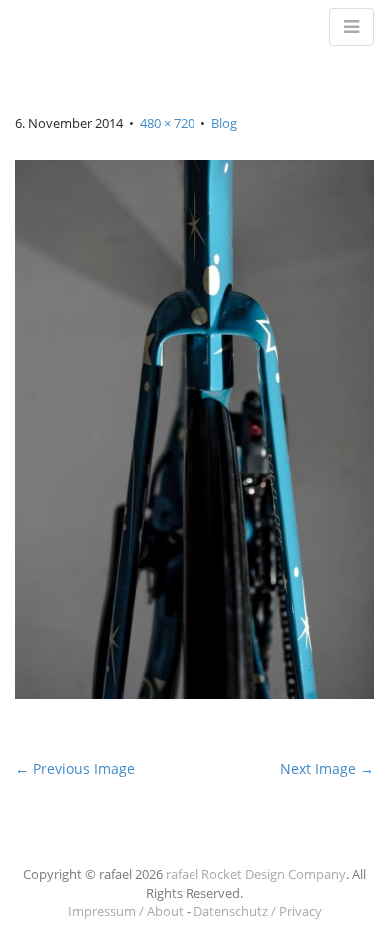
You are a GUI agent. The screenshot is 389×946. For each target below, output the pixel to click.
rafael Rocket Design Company (256, 874)
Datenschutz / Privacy (258, 911)
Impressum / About (126, 911)
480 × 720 (167, 123)
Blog (224, 123)
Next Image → (327, 768)
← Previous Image (75, 768)
